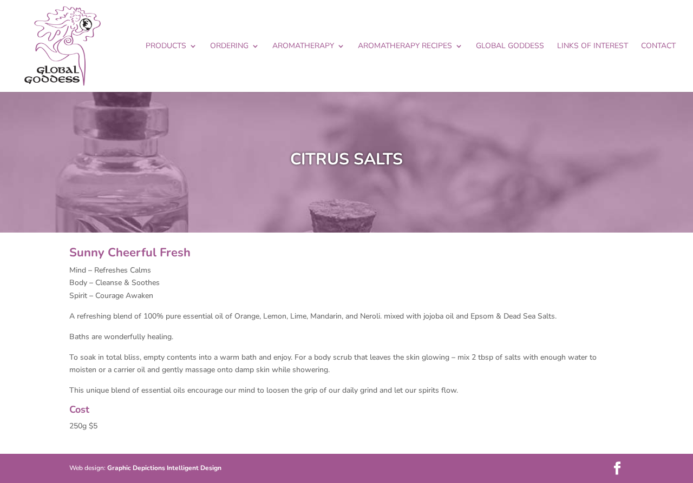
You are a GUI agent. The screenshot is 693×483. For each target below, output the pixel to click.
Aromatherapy (303, 46)
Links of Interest (592, 46)
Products (166, 46)
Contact (658, 46)
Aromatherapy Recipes (405, 46)
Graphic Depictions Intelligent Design (164, 468)
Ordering (229, 46)
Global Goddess (510, 46)
